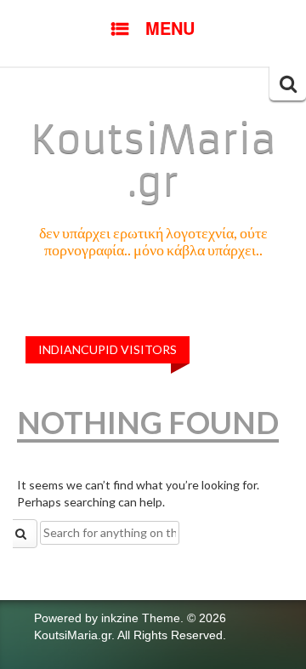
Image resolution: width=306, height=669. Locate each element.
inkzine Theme (140, 618)
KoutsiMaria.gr (153, 161)
